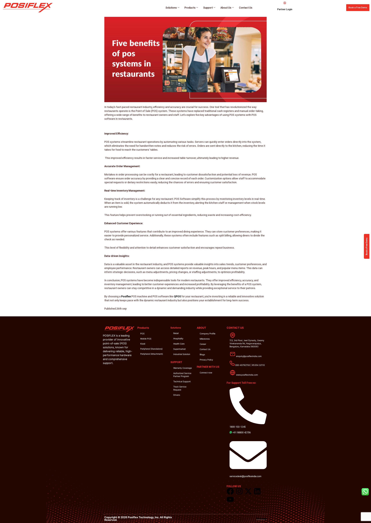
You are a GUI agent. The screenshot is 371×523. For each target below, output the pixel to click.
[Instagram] (239, 491)
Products (189, 7)
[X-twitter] (248, 491)
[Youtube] (230, 499)
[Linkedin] (257, 491)
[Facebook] (230, 491)
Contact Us (245, 7)
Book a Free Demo (366, 246)
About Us (225, 7)
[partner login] (284, 3)
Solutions (171, 7)
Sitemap (261, 518)
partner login (284, 9)
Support (208, 7)
